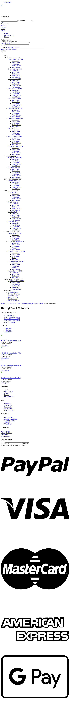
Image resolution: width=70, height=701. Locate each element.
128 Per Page (8, 331)
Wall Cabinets (16, 67)
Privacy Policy (8, 408)
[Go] (29, 42)
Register (7, 43)
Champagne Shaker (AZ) (15, 59)
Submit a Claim (8, 410)
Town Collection (13, 297)
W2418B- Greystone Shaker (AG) (11, 340)
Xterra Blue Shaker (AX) (15, 146)
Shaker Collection (13, 295)
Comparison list (8, 35)
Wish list (6, 37)
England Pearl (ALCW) (15, 233)
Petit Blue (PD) (12, 192)
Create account (8, 391)
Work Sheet (7, 424)
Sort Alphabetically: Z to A (12, 317)
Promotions (7, 2)
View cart (3, 25)
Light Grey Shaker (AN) (15, 108)
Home (2, 303)
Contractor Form (5, 436)
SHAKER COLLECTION (12, 303)
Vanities (14, 248)
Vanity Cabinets (16, 66)
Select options (5, 345)
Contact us (7, 403)
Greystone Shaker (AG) (15, 69)
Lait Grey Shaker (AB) (14, 98)
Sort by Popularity (9, 322)
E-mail (3, 45)
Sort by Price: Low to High (12, 319)
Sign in (3, 43)
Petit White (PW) (13, 222)
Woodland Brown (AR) (15, 136)
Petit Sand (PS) (12, 212)
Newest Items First (9, 315)
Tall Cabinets (15, 64)
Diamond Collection (14, 294)
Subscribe (25, 443)
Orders (6, 33)
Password (3, 47)
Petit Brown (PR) (13, 202)
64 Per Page (7, 330)
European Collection (14, 300)
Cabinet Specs (8, 417)
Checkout (3, 27)
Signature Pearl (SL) (14, 180)
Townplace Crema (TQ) (15, 157)
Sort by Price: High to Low (12, 320)
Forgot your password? (13, 47)
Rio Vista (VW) (12, 128)
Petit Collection (12, 299)
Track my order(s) (6, 42)
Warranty (7, 422)
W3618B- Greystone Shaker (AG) (11, 378)
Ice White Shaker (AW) (15, 88)
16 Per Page (7, 328)
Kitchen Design (5, 431)
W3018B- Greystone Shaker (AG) (11, 353)
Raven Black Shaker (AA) (15, 118)
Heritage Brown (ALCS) (15, 271)
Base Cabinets (16, 62)
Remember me (7, 53)
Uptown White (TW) (14, 167)
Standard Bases (16, 172)
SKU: (2, 342)
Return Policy (8, 407)
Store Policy (4, 434)
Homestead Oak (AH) (14, 79)
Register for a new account (8, 49)
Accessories (15, 61)
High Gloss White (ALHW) (16, 281)
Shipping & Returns (6, 433)
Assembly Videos (9, 420)
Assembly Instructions (10, 419)
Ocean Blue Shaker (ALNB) (16, 251)
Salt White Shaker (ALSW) (16, 261)
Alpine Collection (13, 292)
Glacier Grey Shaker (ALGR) (16, 241)
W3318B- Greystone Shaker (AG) (11, 365)
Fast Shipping (8, 405)
